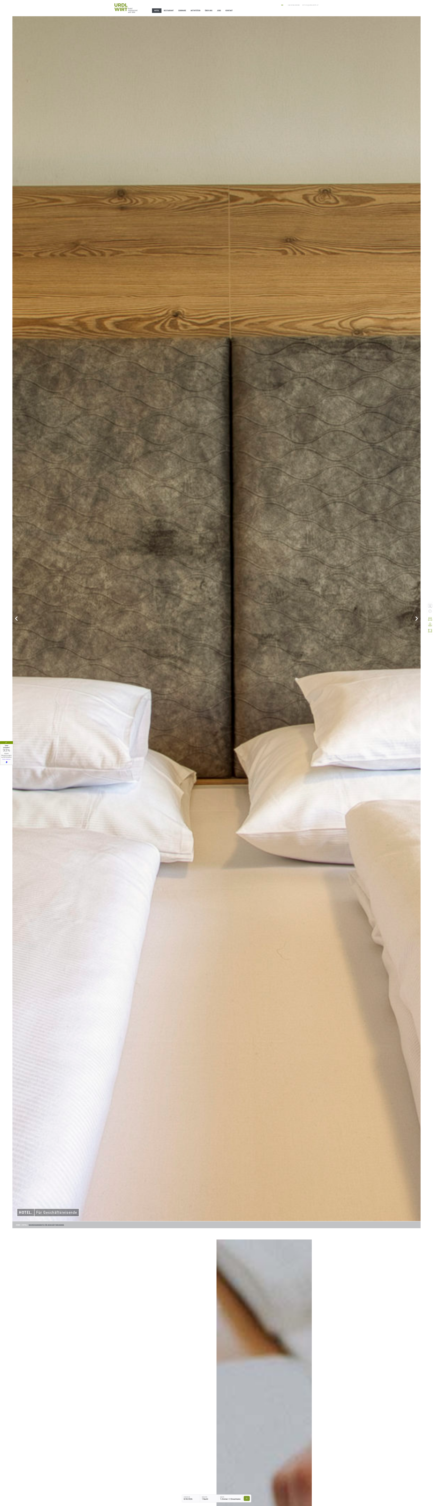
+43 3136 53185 (294, 5)
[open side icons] (430, 618)
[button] (16, 618)
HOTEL (156, 10)
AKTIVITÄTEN (195, 10)
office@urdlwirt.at (310, 5)
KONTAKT (229, 10)
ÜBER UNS (208, 10)
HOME (18, 1225)
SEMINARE (182, 10)
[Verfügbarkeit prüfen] (247, 1498)
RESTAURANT (169, 10)
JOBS (219, 10)
